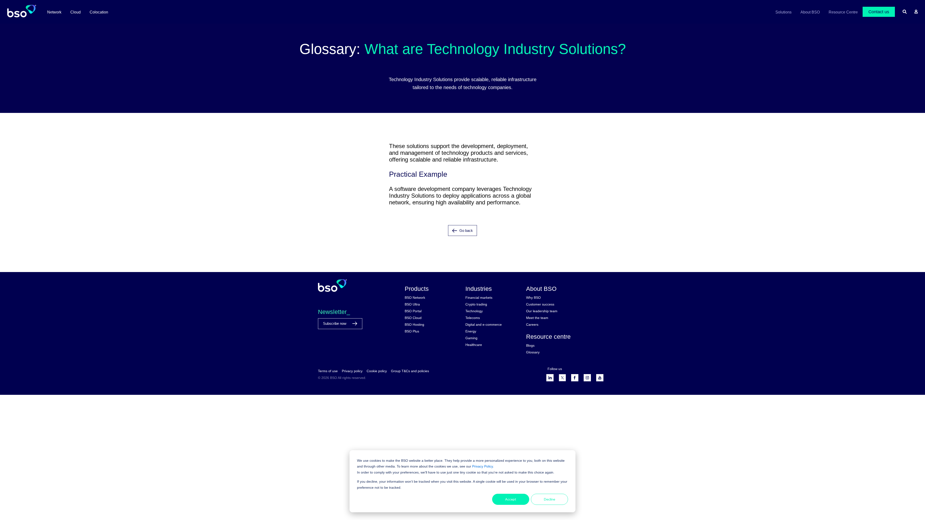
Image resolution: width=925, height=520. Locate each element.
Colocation (99, 12)
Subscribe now (335, 323)
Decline (549, 499)
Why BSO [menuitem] (533, 297)
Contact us (878, 11)
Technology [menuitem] (474, 311)
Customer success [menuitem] (540, 304)
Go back (466, 230)
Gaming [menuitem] (471, 338)
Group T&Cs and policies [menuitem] (410, 371)
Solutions (783, 12)
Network (54, 12)
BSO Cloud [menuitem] (413, 318)
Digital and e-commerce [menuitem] (483, 324)
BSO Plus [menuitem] (412, 331)
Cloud (75, 12)
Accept (510, 499)
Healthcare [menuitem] (473, 345)
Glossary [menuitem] (533, 352)
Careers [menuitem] (532, 324)
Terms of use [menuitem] (328, 371)
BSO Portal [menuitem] (413, 311)
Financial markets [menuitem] (478, 297)
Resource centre (548, 336)
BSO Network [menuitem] (415, 297)
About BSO (810, 12)
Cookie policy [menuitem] (377, 371)
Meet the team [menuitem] (537, 318)
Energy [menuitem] (470, 331)
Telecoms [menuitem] (472, 318)
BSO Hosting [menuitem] (414, 324)
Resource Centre (843, 12)
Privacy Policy (482, 466)
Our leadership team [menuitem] (541, 311)
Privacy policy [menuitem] (352, 371)
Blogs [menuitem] (530, 345)
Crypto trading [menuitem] (476, 304)
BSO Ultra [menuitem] (412, 304)
